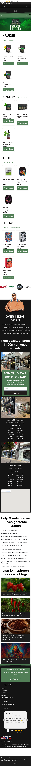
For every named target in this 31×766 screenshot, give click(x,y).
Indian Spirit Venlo (15, 465)
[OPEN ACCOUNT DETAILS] (26, 15)
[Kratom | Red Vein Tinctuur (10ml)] (8, 134)
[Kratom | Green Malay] (8, 106)
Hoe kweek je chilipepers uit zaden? (14, 594)
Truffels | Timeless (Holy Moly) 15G (7, 209)
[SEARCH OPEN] (5, 15)
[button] (8, 63)
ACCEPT (15, 763)
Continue (16, 393)
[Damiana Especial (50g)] (8, 49)
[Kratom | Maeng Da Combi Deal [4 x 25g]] (22, 106)
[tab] (15, 685)
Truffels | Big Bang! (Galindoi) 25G (22, 181)
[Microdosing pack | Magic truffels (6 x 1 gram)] (8, 171)
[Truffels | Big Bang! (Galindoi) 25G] (22, 171)
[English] (4, 738)
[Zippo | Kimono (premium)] (8, 236)
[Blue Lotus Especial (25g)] (8, 75)
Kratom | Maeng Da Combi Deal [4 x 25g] (22, 116)
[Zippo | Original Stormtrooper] (22, 236)
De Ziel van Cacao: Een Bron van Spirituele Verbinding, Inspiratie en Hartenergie (13, 637)
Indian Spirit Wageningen (15, 420)
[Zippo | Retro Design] (8, 262)
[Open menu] (1, 15)
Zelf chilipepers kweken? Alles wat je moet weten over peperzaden (14, 615)
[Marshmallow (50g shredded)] (22, 49)
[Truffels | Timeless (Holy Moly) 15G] (8, 199)
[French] (7, 738)
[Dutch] (2, 738)
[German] (10, 738)
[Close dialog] (27, 371)
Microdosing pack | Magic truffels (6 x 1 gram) (8, 181)
